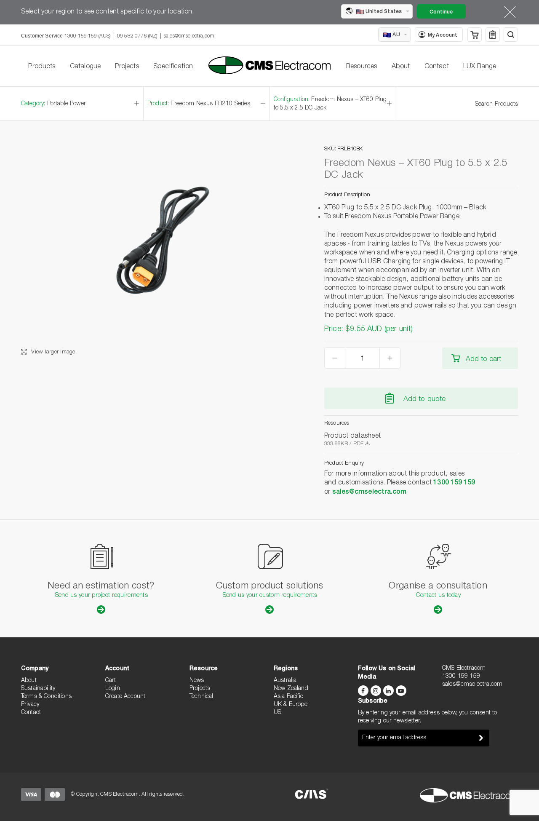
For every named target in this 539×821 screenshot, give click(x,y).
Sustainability (38, 689)
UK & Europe (290, 705)
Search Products (496, 104)
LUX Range (479, 67)
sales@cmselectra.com (189, 36)
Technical (201, 697)
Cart (110, 681)
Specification (173, 67)
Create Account (125, 697)
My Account (443, 35)
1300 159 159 (454, 483)
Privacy (30, 705)
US (277, 713)
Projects (127, 67)
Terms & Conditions (46, 697)
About (401, 67)
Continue (441, 12)
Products (41, 67)
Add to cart (483, 359)
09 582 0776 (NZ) (137, 36)
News (196, 681)
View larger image (52, 352)
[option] (156, 251)
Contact (436, 67)
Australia (285, 681)
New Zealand (291, 689)
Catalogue (85, 67)
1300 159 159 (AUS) (87, 36)
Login (112, 689)
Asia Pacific (288, 697)
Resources (361, 67)
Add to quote (424, 399)
